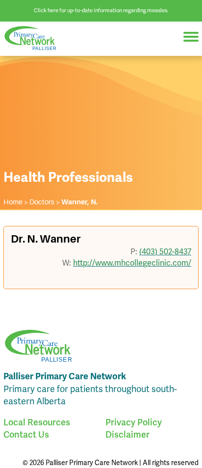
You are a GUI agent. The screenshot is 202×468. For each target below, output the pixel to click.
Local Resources (36, 422)
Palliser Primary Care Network (34, 38)
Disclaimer (127, 434)
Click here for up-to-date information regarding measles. (101, 10)
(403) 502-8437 (165, 251)
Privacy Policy (133, 422)
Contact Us (26, 434)
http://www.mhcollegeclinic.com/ (132, 263)
